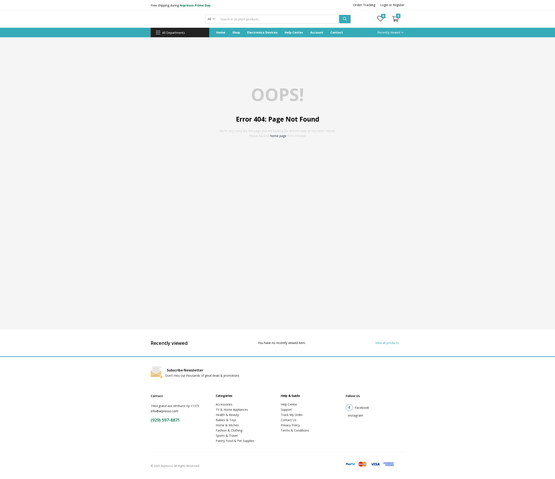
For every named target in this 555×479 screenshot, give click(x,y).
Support (286, 409)
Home (220, 32)
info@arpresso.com (164, 411)
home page (278, 136)
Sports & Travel (227, 435)
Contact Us (288, 420)
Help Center (294, 32)
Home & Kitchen (227, 425)
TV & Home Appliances (232, 409)
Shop (236, 32)
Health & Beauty (227, 415)
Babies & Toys (226, 420)
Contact (336, 32)
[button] (211, 19)
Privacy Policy (290, 425)
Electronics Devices (262, 32)
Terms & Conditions (295, 430)
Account (316, 32)
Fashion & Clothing (229, 430)
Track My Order (292, 415)
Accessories (224, 404)
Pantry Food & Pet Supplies (235, 441)
